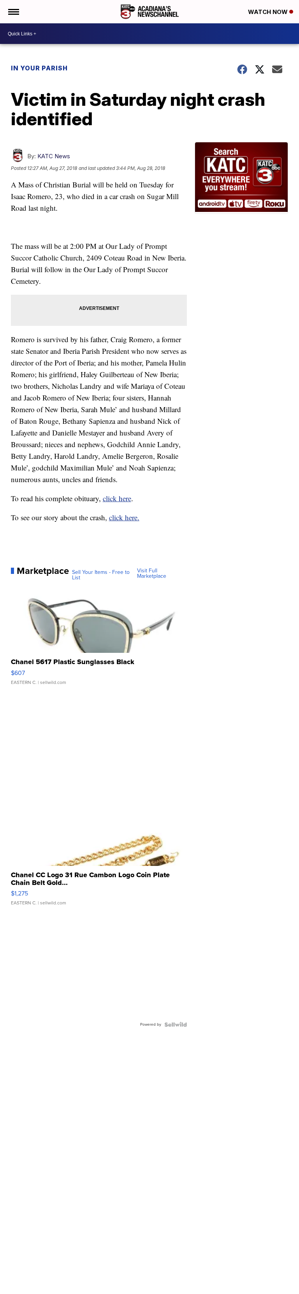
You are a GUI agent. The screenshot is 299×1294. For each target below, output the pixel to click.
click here (117, 498)
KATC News (53, 156)
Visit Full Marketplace (151, 573)
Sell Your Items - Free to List (101, 575)
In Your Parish (39, 68)
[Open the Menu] (13, 11)
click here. (124, 517)
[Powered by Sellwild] (175, 1024)
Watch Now (268, 12)
